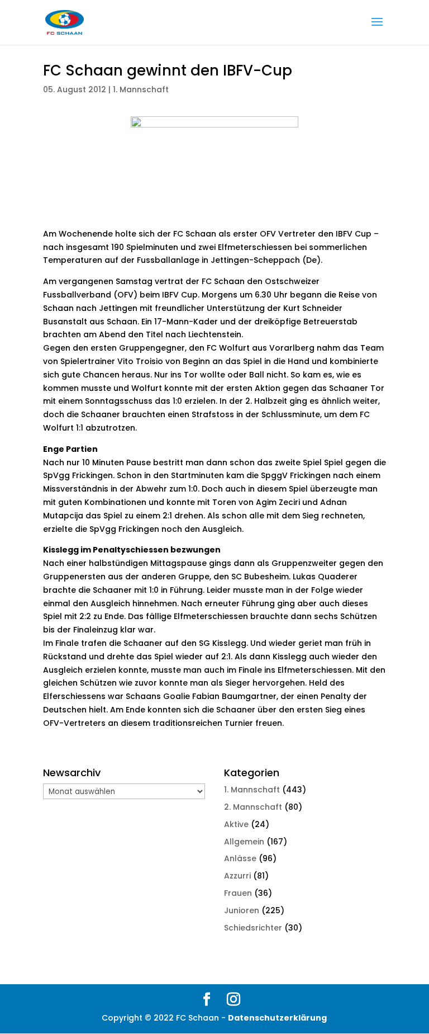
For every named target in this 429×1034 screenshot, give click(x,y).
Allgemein (244, 841)
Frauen (238, 893)
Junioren (241, 910)
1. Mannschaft (141, 89)
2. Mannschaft (253, 807)
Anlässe (240, 858)
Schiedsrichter (253, 927)
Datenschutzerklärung (277, 1017)
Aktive (236, 824)
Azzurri (237, 875)
